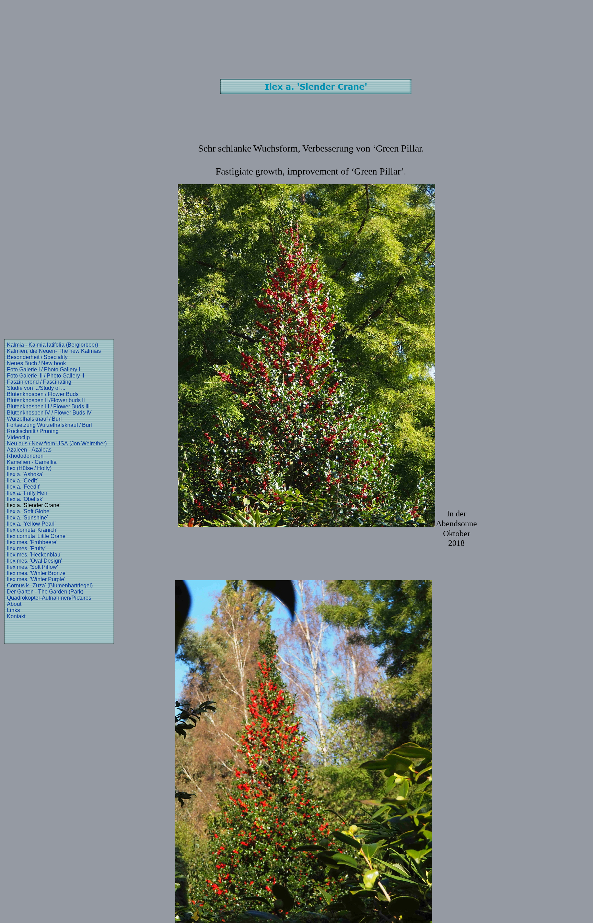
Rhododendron (25, 456)
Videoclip (18, 437)
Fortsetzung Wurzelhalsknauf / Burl (49, 425)
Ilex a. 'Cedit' (22, 480)
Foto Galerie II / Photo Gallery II (45, 376)
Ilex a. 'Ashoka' (25, 474)
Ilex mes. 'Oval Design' (34, 561)
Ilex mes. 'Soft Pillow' (32, 567)
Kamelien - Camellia (32, 462)
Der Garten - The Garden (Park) (45, 592)
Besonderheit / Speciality (37, 357)
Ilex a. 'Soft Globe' (28, 511)
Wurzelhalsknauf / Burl (34, 419)
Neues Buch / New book (36, 363)
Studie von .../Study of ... (36, 388)
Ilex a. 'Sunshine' (27, 517)
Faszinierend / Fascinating (39, 382)
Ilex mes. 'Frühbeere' (32, 542)
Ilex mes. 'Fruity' (26, 548)
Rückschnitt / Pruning (33, 431)
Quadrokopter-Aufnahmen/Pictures (49, 598)
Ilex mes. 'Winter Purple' (36, 579)
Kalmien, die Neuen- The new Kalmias (54, 351)
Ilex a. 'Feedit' (23, 487)
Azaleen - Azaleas (29, 450)
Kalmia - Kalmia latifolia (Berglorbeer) (52, 345)
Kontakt (16, 616)
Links (13, 610)
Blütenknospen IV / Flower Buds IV (49, 413)
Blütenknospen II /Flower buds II (46, 400)
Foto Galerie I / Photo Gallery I (43, 369)
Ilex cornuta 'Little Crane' (37, 536)
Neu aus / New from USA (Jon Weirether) (57, 443)
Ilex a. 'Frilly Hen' (27, 493)
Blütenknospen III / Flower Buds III (48, 406)
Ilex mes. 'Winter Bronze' (37, 573)
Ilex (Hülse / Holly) (29, 468)
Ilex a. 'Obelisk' (25, 499)
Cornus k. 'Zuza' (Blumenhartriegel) (50, 585)
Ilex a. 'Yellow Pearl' (31, 524)
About (14, 604)
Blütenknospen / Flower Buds (43, 394)
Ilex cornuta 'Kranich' (32, 530)
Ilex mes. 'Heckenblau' (34, 555)
